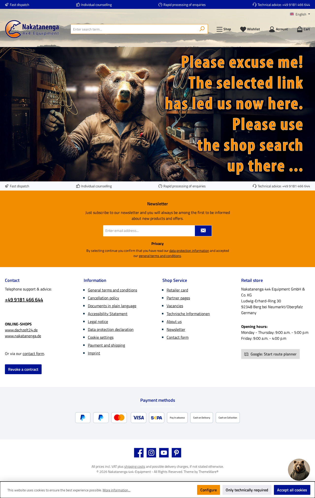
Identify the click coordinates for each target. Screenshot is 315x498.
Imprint (94, 353)
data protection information (189, 250)
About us (174, 321)
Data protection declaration (111, 329)
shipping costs (134, 466)
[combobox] (134, 29)
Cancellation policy (103, 298)
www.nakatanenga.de (23, 336)
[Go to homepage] (32, 29)
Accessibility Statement (107, 314)
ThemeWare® (209, 471)
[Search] (202, 29)
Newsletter (176, 329)
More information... (116, 490)
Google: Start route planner (273, 354)
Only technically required (247, 490)
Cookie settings (100, 337)
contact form (33, 353)
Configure (208, 490)
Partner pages (178, 298)
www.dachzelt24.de (21, 330)
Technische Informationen (188, 314)
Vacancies (175, 306)
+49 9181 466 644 (296, 4)
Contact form (178, 337)
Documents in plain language (112, 306)
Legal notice (98, 321)
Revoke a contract (23, 369)
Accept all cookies (292, 490)
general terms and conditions (160, 255)
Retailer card (177, 290)
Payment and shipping (106, 345)
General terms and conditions (112, 290)
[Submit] (203, 230)
